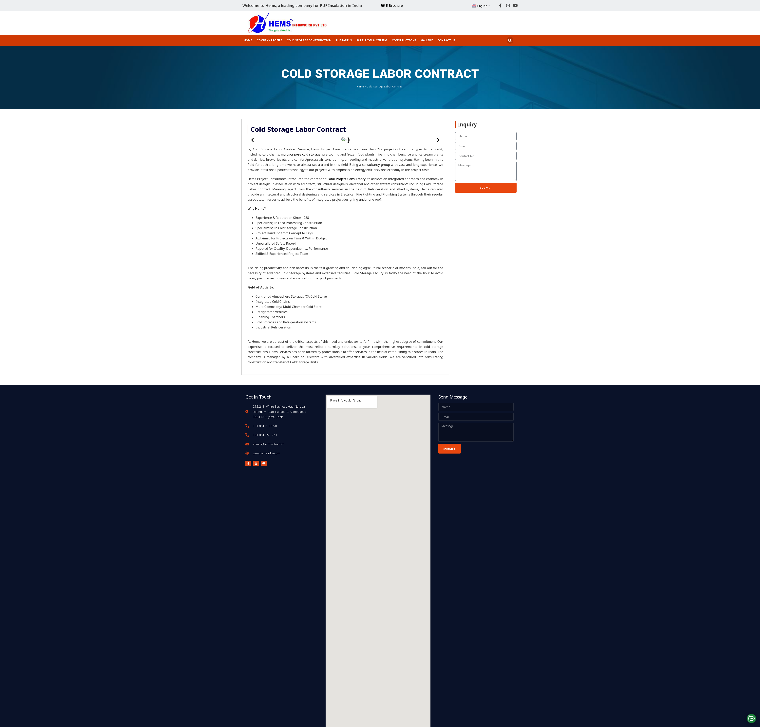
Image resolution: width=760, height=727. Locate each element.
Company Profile (269, 40)
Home (248, 40)
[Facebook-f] (501, 6)
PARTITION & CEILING (371, 40)
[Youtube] (516, 6)
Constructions (404, 40)
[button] (510, 40)
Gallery (427, 40)
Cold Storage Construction (309, 40)
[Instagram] (508, 6)
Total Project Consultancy (346, 179)
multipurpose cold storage (300, 154)
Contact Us (446, 40)
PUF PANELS (344, 40)
